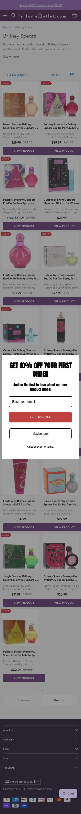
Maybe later (40, 433)
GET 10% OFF (40, 417)
